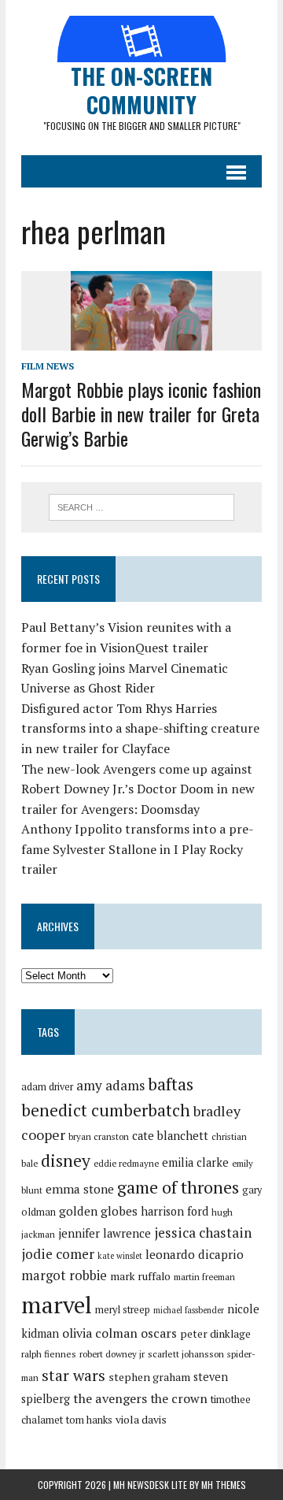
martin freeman (204, 1277)
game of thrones (178, 1186)
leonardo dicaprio (194, 1254)
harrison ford (174, 1211)
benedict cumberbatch (105, 1110)
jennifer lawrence (104, 1233)
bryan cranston (98, 1136)
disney (65, 1160)
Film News (47, 366)
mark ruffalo (140, 1276)
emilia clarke (195, 1162)
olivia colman (100, 1333)
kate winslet (119, 1255)
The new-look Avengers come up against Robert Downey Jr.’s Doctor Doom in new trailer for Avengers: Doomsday (138, 789)
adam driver (47, 1086)
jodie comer (57, 1254)
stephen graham (149, 1376)
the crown (179, 1398)
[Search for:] (142, 505)
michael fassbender (188, 1310)
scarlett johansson (186, 1354)
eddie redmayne (126, 1163)
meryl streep (122, 1309)
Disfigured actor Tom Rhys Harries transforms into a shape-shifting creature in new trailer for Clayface (140, 728)
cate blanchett (170, 1135)
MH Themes (223, 1484)
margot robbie (64, 1275)
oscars (159, 1333)
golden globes (98, 1211)
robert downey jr (112, 1354)
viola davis (141, 1419)
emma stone (80, 1189)
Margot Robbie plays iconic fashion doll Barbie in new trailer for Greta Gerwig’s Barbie (141, 413)
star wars (73, 1375)
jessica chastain (203, 1232)
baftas (170, 1084)
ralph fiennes (48, 1354)
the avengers (110, 1398)
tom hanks (89, 1420)
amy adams (110, 1085)
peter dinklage (215, 1334)
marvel (56, 1305)
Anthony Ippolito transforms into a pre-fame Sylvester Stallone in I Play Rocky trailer (137, 849)
